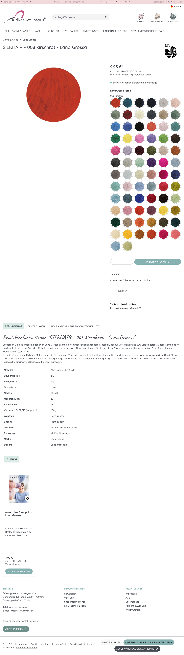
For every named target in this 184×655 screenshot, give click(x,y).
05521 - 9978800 (19, 607)
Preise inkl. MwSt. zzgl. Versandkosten (130, 74)
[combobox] (77, 17)
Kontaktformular (30, 621)
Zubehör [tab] (11, 459)
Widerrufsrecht (133, 609)
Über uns (69, 597)
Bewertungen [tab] (36, 326)
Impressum (131, 593)
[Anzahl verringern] (113, 262)
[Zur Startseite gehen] (24, 16)
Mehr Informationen (26, 647)
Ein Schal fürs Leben (75, 605)
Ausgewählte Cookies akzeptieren (137, 648)
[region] (53, 95)
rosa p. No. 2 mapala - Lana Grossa (18, 514)
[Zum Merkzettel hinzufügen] (27, 498)
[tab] (13, 326)
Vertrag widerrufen (16, 629)
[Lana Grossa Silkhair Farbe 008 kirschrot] (53, 95)
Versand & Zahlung (135, 605)
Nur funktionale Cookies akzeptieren (148, 642)
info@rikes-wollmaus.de (21, 610)
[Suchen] (105, 17)
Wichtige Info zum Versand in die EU (115, 2)
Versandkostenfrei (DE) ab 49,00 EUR (15, 2)
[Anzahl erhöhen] (130, 262)
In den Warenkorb (157, 261)
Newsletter (70, 593)
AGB (127, 597)
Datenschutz (132, 601)
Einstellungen (111, 642)
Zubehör (122, 290)
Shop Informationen (75, 601)
